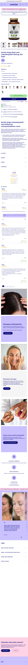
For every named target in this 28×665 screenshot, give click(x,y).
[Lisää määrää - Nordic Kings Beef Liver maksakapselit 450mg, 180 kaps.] (7, 95)
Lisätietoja (3, 166)
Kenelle (3, 157)
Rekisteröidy (14, 12)
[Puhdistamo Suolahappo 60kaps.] (21, 87)
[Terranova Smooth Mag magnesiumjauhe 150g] (17, 87)
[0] (23, 4)
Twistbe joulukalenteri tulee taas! (13, 1)
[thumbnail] (3, 44)
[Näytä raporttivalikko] (25, 202)
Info (2, 662)
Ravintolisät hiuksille (10, 49)
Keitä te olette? (5, 561)
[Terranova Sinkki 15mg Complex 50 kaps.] (6, 87)
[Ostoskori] (26, 4)
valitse (20, 9)
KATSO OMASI (14, 116)
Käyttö (3, 162)
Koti (2, 49)
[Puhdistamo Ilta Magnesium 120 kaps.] (13, 87)
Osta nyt (14, 99)
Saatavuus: (3, 104)
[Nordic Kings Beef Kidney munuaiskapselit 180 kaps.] (25, 87)
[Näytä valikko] (1, 4)
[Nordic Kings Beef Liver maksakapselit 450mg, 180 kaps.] (2, 87)
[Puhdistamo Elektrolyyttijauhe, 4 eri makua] (2, 92)
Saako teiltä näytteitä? (7, 556)
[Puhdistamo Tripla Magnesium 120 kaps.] (10, 87)
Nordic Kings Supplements (6, 63)
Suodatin (4, 186)
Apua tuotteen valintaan (7, 548)
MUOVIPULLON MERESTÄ (18, 114)
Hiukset (4, 49)
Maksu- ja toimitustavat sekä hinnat (10, 552)
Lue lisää (3, 153)
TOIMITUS (5, 109)
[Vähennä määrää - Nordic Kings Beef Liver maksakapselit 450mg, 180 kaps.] (2, 95)
